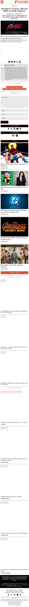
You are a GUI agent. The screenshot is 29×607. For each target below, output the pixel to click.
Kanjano (3, 424)
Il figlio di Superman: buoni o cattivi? (11, 496)
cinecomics (22, 89)
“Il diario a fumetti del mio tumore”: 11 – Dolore (14, 422)
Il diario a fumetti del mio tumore (11, 391)
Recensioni (4, 428)
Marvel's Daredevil (9, 89)
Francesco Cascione (6, 573)
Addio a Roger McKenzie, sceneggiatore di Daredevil (14, 165)
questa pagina (19, 584)
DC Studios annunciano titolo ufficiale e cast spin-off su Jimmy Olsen (14, 211)
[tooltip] (9, 62)
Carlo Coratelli (19, 14)
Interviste (4, 538)
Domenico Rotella (6, 498)
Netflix (9, 87)
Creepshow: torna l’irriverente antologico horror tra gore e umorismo (14, 459)
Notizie (14, 5)
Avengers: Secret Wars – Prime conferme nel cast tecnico (14, 238)
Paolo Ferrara (5, 462)
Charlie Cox (18, 87)
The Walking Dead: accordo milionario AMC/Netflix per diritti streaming (14, 312)
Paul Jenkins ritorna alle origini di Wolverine (12, 266)
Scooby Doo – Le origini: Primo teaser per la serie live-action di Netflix (14, 348)
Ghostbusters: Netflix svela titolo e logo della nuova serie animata (14, 384)
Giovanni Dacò (5, 535)
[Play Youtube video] (14, 52)
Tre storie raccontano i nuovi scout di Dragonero (14, 533)
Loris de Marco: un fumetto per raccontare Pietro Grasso (14, 570)
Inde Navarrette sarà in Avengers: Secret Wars (14, 188)
